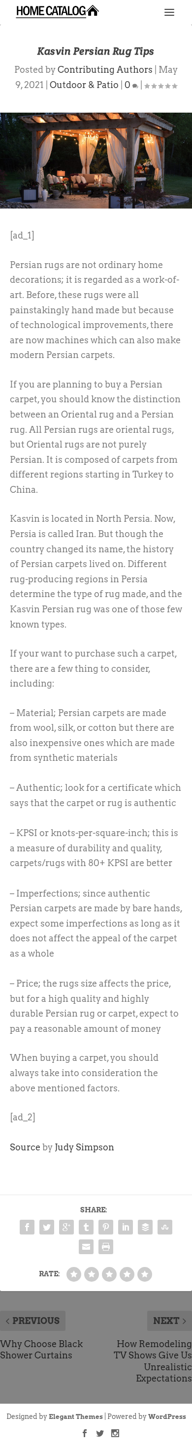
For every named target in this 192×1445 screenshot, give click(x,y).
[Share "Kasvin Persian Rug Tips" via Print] (106, 1247)
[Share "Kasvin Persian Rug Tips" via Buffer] (145, 1227)
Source (25, 1147)
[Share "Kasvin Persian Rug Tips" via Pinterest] (106, 1227)
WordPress (167, 1416)
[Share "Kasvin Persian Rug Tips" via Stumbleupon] (165, 1227)
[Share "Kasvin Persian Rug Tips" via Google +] (66, 1227)
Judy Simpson (84, 1147)
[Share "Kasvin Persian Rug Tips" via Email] (86, 1247)
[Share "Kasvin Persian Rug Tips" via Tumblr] (86, 1227)
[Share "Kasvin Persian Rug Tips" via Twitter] (47, 1227)
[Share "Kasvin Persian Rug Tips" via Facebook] (27, 1227)
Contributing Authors (105, 69)
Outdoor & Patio (84, 85)
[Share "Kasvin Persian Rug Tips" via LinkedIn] (125, 1227)
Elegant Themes (76, 1416)
